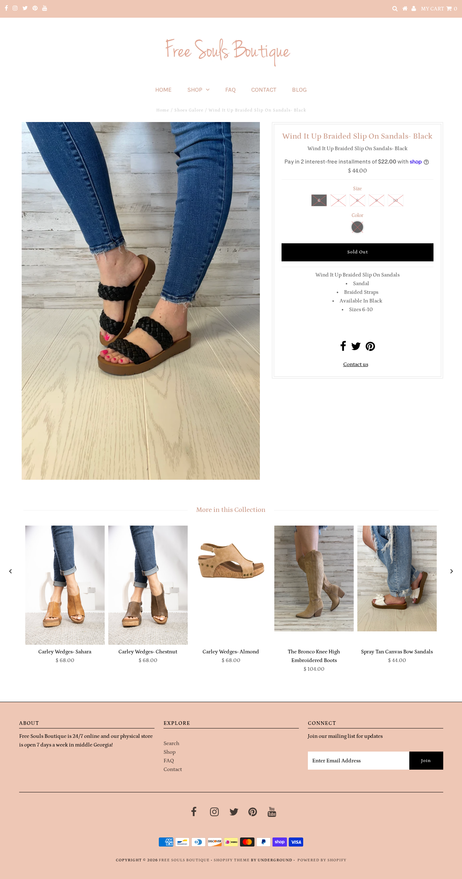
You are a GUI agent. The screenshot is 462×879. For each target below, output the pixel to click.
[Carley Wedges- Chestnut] (148, 585)
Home (163, 89)
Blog (299, 89)
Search (171, 743)
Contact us (355, 364)
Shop (194, 89)
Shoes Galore (189, 110)
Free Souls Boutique (184, 860)
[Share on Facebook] (343, 348)
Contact (263, 89)
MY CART (439, 9)
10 (395, 200)
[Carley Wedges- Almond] (231, 555)
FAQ (230, 89)
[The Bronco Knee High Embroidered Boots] (314, 578)
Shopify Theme (232, 860)
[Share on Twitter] (356, 348)
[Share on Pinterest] (370, 348)
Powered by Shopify (321, 860)
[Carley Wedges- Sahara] (65, 585)
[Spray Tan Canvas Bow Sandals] (397, 578)
